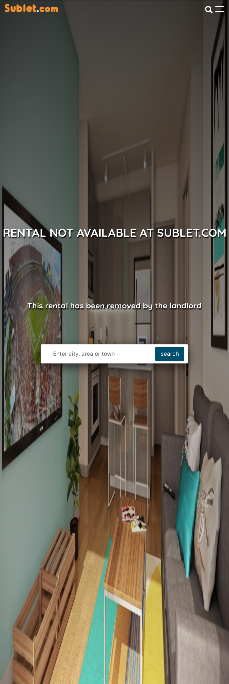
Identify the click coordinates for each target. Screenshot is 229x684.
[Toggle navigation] (219, 9)
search (170, 353)
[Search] (209, 10)
